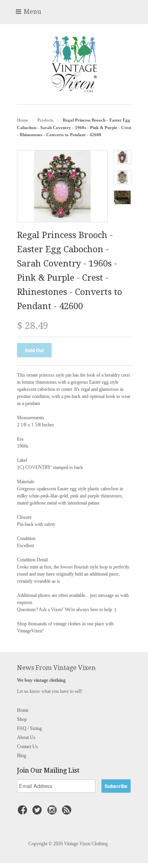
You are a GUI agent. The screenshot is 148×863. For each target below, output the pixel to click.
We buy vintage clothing (41, 680)
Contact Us (27, 746)
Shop (22, 719)
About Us (26, 737)
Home (22, 710)
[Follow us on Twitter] (38, 812)
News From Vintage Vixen (56, 668)
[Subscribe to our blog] (68, 812)
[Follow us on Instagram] (53, 812)
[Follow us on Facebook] (24, 812)
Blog (21, 755)
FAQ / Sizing (29, 728)
